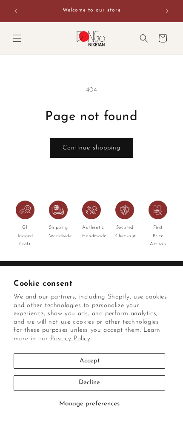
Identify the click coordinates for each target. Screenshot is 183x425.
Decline (89, 382)
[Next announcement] (167, 11)
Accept (90, 361)
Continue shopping (91, 148)
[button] (17, 38)
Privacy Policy (70, 339)
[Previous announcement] (15, 11)
